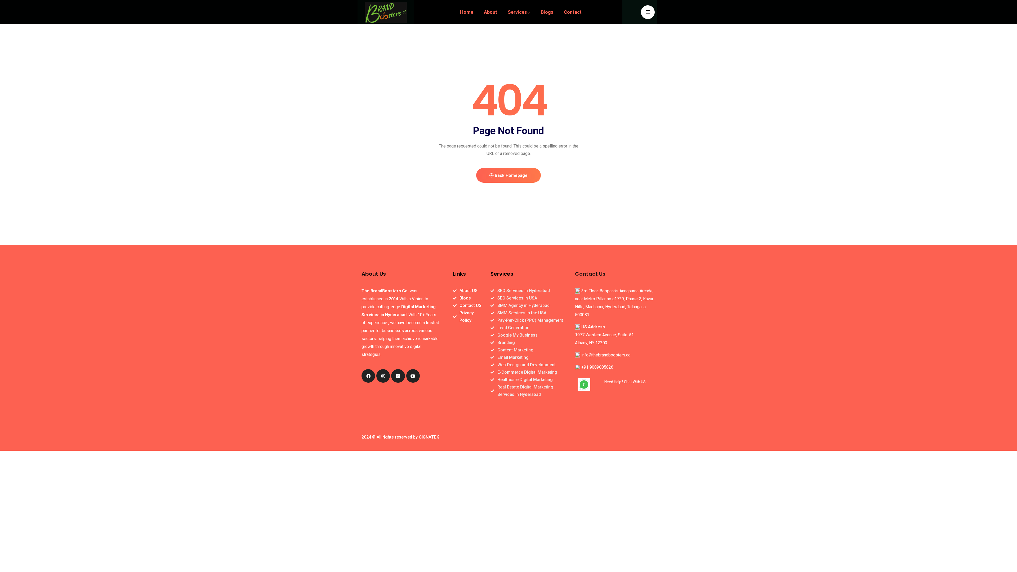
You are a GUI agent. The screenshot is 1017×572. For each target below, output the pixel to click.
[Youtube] (413, 376)
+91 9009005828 (597, 367)
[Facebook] (368, 376)
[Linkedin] (398, 376)
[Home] (386, 12)
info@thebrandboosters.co (606, 355)
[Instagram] (383, 376)
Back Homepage (511, 175)
